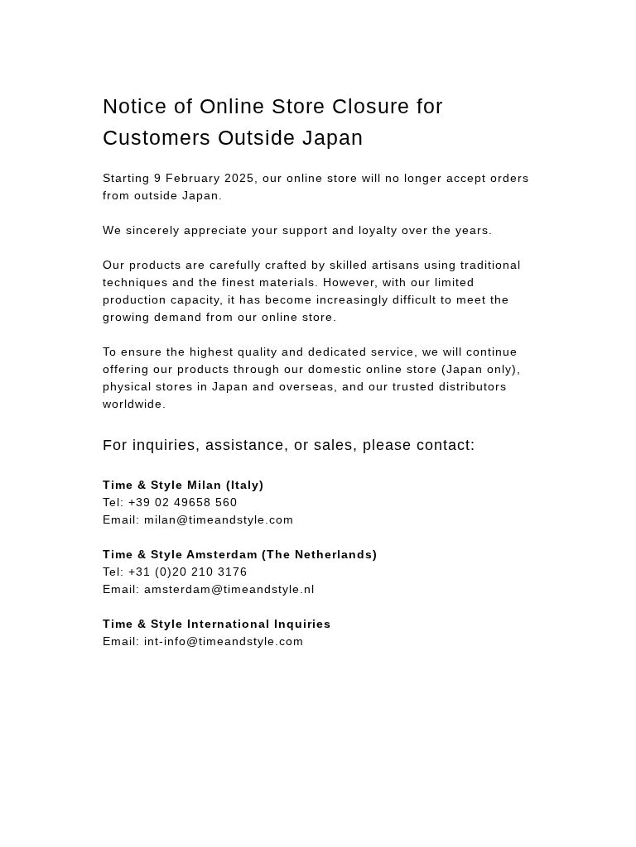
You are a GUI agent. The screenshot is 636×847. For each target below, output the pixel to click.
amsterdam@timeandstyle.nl (229, 589)
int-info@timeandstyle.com (224, 641)
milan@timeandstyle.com (219, 519)
